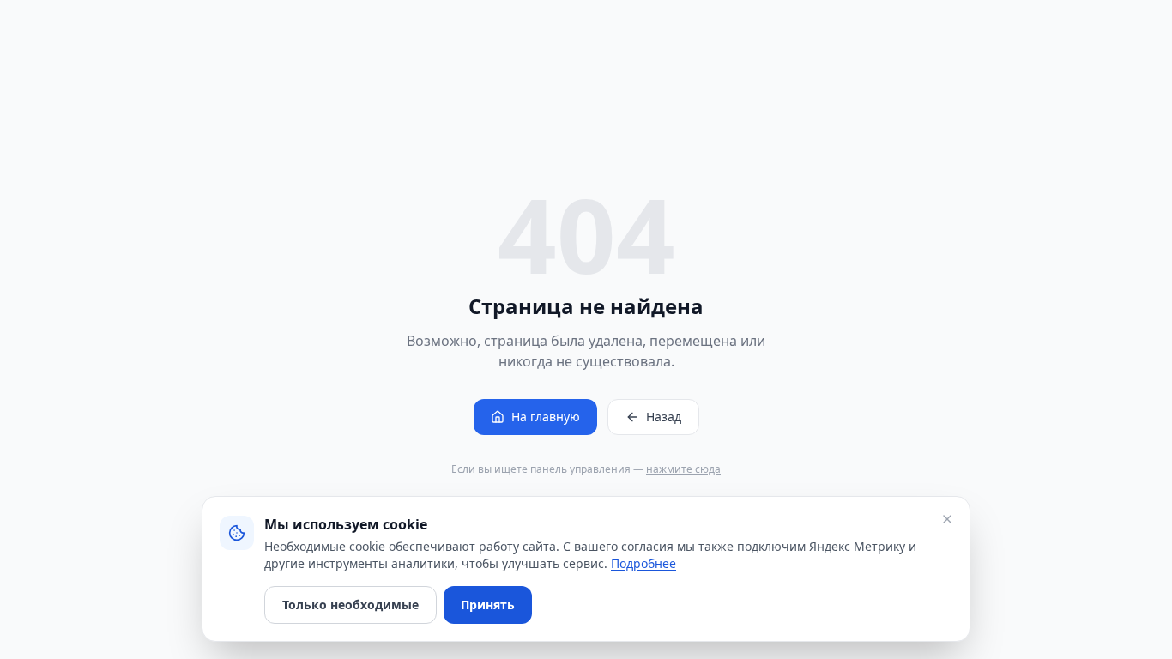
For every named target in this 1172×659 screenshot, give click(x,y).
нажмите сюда (683, 469)
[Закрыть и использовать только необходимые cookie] (947, 519)
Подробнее (643, 563)
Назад (663, 416)
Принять (488, 604)
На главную (545, 416)
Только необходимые (350, 604)
